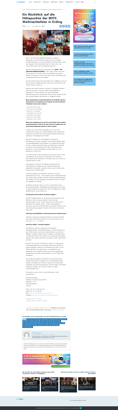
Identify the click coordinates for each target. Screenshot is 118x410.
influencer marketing (29, 323)
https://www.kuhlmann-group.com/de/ (40, 293)
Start (23, 9)
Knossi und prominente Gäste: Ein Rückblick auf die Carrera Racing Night (49, 387)
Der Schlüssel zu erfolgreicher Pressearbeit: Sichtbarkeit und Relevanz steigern (83, 81)
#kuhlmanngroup (44, 319)
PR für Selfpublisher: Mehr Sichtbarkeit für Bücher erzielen (83, 72)
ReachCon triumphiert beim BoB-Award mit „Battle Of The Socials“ (86, 387)
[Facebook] (60, 26)
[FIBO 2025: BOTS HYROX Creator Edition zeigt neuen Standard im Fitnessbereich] (31, 381)
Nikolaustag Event (59, 323)
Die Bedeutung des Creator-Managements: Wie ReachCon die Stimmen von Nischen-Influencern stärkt (68, 388)
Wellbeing (56, 325)
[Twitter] (63, 26)
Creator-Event (56, 321)
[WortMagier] (23, 26)
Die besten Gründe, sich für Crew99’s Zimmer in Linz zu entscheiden (78, 372)
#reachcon (54, 319)
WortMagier (28, 26)
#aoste (29, 319)
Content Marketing (45, 321)
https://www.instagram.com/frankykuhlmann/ (45, 295)
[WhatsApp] (69, 26)
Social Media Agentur (37, 325)
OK (80, 408)
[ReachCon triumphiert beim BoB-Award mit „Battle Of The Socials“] (87, 381)
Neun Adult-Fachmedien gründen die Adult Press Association (84, 47)
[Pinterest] (66, 26)
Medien (28, 9)
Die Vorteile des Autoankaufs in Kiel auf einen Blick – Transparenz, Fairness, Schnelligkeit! (38, 372)
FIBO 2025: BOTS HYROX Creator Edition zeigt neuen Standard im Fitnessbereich (30, 387)
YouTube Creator (27, 327)
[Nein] (116, 408)
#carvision (35, 319)
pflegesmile (26, 325)
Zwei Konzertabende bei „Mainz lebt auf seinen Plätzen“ (83, 55)
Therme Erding (48, 325)
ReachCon (35, 221)
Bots (24, 321)
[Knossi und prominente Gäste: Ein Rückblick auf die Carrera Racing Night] (49, 381)
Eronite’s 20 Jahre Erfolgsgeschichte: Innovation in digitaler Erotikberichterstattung (84, 63)
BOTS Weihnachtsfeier (33, 321)
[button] (95, 2)
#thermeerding (62, 319)
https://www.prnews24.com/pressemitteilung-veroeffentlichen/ (43, 334)
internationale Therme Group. (44, 323)
